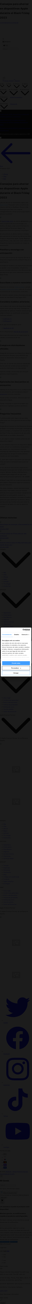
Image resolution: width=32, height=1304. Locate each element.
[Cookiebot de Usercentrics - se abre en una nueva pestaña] (23, 630)
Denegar (16, 673)
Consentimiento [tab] (7, 634)
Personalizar (15, 668)
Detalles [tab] (16, 634)
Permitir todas (16, 663)
